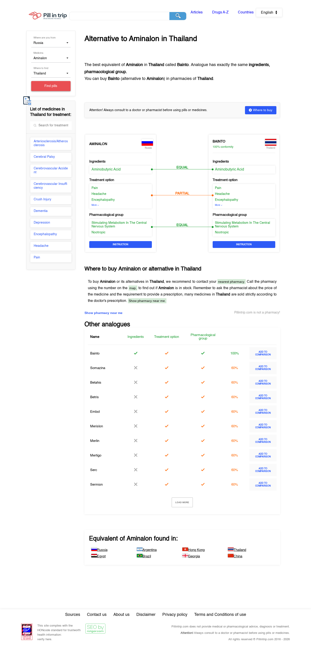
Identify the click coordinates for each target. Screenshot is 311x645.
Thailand (240, 550)
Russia (102, 550)
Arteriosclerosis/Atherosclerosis (51, 143)
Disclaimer (146, 615)
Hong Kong (196, 550)
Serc (93, 470)
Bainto (219, 141)
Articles (197, 12)
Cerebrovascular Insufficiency (50, 185)
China (238, 556)
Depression (42, 222)
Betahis (95, 382)
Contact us (97, 615)
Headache (41, 245)
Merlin (94, 441)
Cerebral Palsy (44, 156)
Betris (94, 397)
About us (121, 615)
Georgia (194, 556)
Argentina (150, 550)
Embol (95, 411)
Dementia (41, 211)
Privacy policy (174, 615)
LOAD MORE (182, 502)
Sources (72, 615)
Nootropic (98, 232)
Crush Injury (42, 199)
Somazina (97, 368)
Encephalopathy (45, 234)
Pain (37, 257)
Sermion (96, 484)
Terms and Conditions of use (220, 615)
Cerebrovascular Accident (51, 170)
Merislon (96, 426)
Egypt (101, 556)
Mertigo (95, 455)
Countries (246, 12)
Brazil (147, 556)
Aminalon (98, 144)
